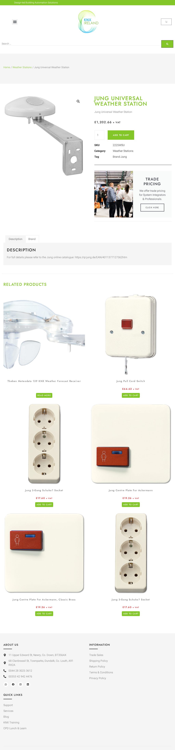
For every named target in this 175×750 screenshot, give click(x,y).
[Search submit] (167, 44)
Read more (44, 395)
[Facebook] (13, 684)
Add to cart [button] (130, 395)
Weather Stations (22, 67)
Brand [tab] (32, 239)
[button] (15, 22)
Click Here (152, 207)
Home (6, 67)
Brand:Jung (120, 157)
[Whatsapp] (5, 684)
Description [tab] (15, 239)
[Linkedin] (27, 684)
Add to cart (121, 135)
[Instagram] (20, 684)
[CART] (166, 22)
